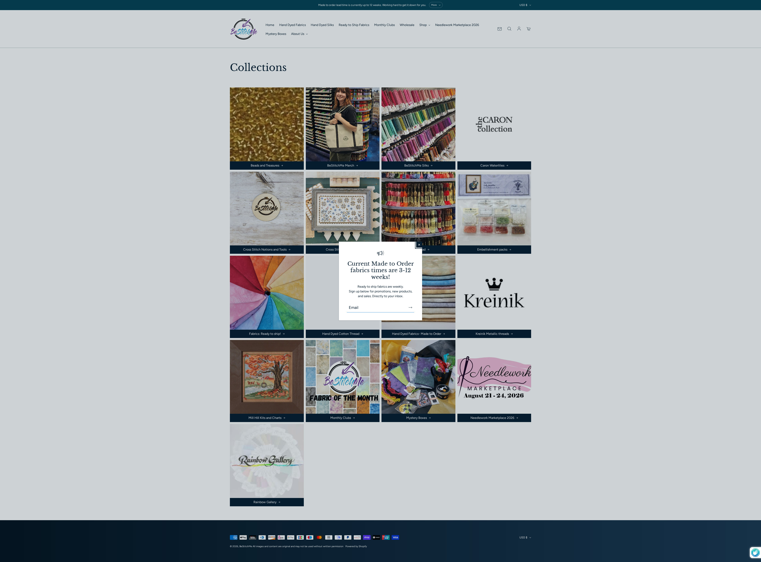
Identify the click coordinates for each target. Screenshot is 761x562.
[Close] (419, 245)
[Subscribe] (410, 307)
